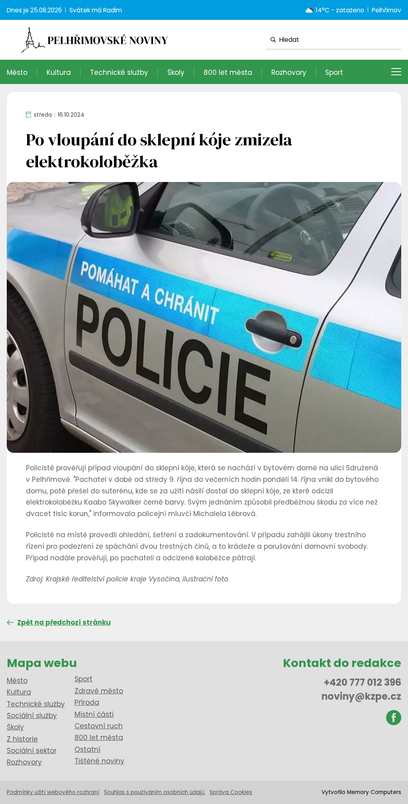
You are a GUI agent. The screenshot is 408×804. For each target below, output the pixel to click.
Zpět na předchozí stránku (64, 622)
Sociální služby (32, 715)
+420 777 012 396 (362, 682)
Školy (175, 72)
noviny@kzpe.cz (361, 696)
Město (17, 72)
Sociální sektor (32, 750)
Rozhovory (288, 72)
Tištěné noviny (99, 761)
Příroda (87, 702)
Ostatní (87, 749)
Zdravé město (99, 691)
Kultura (59, 72)
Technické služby (119, 72)
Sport (334, 72)
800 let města (228, 72)
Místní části (94, 714)
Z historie (22, 739)
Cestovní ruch (99, 726)
